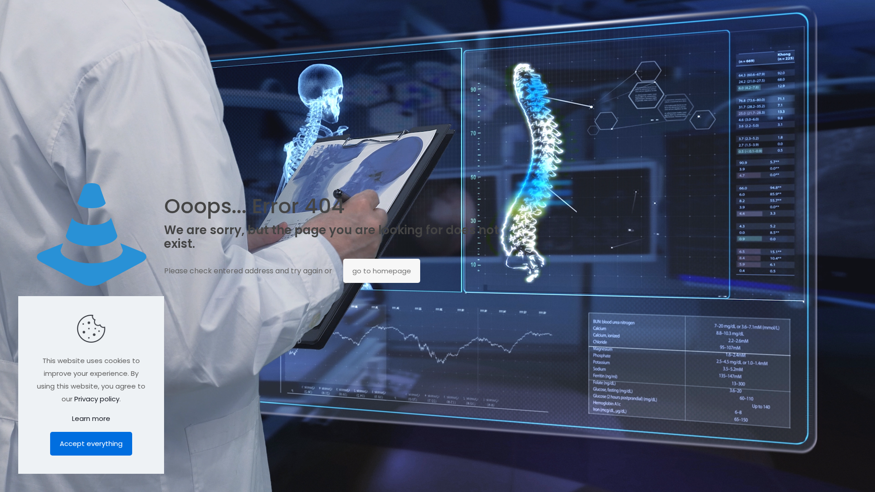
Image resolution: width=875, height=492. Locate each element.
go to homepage (381, 271)
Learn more (91, 418)
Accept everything (91, 443)
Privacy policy (96, 399)
